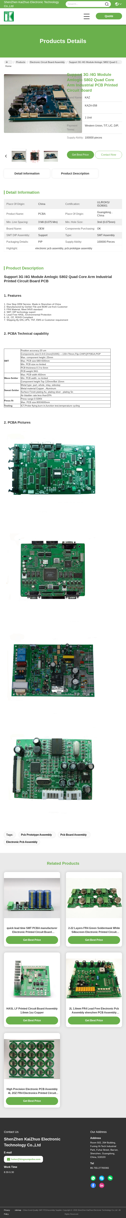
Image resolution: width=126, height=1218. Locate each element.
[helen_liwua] (102, 1178)
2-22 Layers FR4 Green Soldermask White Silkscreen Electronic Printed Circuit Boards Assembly (94, 930)
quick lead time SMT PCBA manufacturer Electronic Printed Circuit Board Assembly (32, 930)
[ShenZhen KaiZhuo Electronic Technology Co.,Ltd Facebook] (93, 1185)
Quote (109, 16)
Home (8, 62)
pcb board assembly (73, 834)
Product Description (75, 173)
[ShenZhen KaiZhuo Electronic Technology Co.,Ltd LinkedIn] (102, 1185)
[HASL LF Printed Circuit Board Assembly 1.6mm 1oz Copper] (32, 979)
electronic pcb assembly (21, 842)
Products (20, 62)
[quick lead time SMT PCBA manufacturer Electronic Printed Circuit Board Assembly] (32, 898)
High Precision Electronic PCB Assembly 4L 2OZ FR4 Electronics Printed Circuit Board (32, 1091)
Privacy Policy (7, 1212)
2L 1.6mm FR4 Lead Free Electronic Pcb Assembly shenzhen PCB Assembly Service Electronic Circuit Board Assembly (94, 1011)
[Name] (107, 4)
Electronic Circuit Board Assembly (47, 62)
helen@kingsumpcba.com (25, 1159)
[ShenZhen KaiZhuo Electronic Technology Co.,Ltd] (22, 16)
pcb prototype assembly (36, 834)
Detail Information (27, 173)
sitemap (18, 1210)
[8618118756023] (93, 1178)
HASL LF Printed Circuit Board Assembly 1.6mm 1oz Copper (32, 1010)
